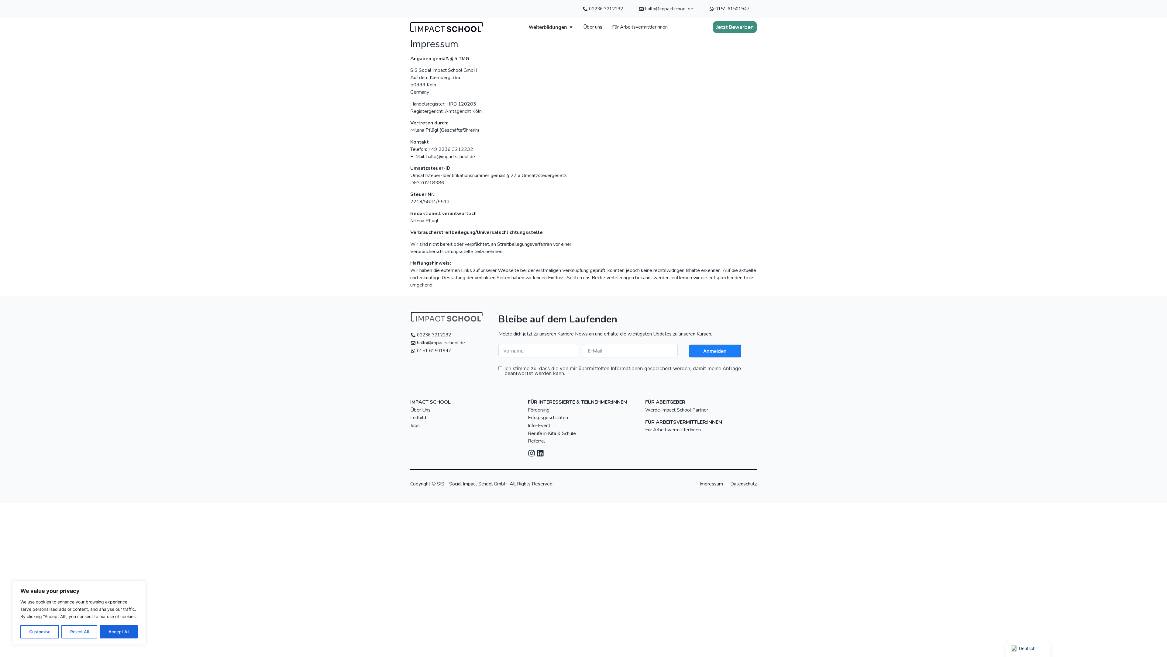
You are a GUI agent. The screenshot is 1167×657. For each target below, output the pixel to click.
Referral (536, 441)
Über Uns (420, 410)
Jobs (415, 425)
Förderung (538, 410)
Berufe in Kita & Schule (552, 433)
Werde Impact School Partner (676, 410)
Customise (39, 631)
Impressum (711, 484)
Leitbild (418, 417)
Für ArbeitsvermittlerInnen (673, 429)
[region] (79, 613)
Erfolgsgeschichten (548, 417)
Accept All (118, 631)
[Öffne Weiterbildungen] (571, 27)
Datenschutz (743, 484)
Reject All (79, 631)
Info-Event (539, 425)
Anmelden (715, 351)
